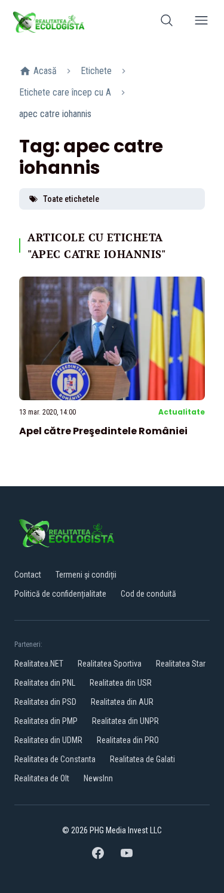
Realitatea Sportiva (110, 663)
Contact (27, 574)
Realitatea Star (180, 663)
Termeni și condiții (86, 574)
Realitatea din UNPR (125, 721)
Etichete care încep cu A (65, 92)
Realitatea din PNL (44, 683)
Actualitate (181, 412)
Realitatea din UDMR (48, 740)
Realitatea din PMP (46, 721)
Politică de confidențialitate (60, 594)
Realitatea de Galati (142, 759)
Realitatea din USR (121, 683)
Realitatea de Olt (41, 778)
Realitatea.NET (38, 663)
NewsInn (98, 778)
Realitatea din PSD (45, 702)
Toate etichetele (71, 199)
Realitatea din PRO (128, 740)
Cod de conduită (148, 594)
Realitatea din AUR (122, 702)
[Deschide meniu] (201, 22)
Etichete (96, 70)
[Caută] (167, 22)
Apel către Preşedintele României (103, 431)
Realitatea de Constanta (55, 759)
